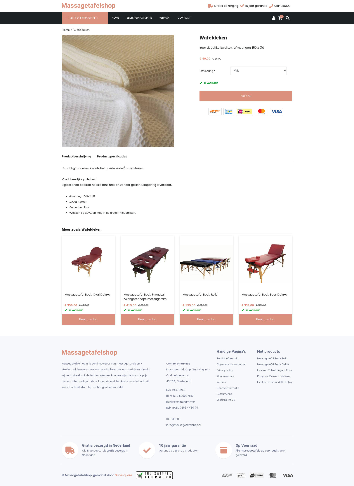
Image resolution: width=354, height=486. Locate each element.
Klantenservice (225, 376)
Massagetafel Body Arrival (273, 364)
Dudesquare (123, 475)
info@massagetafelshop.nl (183, 425)
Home (115, 18)
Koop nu (245, 96)
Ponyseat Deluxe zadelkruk (273, 376)
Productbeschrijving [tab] (76, 156)
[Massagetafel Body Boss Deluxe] (265, 263)
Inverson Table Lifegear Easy (274, 370)
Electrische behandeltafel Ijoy (274, 382)
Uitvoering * (207, 71)
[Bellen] (271, 5)
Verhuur (164, 18)
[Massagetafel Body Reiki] (206, 263)
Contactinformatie (228, 388)
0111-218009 (173, 419)
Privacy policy (225, 370)
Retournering (224, 393)
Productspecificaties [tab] (112, 156)
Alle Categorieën (84, 18)
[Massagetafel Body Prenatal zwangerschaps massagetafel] (147, 263)
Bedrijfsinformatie (139, 18)
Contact (184, 18)
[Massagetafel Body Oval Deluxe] (88, 263)
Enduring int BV (226, 399)
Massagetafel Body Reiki (272, 358)
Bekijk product (88, 319)
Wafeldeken (81, 30)
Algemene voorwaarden (231, 364)
